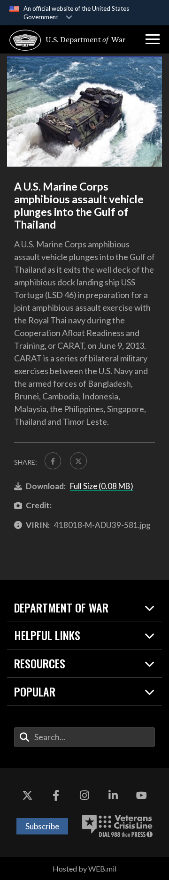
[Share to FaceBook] (53, 460)
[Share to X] (78, 460)
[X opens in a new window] (27, 796)
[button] (153, 39)
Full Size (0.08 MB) (101, 486)
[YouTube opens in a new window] (142, 796)
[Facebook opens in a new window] (56, 796)
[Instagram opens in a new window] (84, 796)
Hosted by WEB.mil (84, 868)
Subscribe (42, 826)
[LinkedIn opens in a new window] (113, 796)
